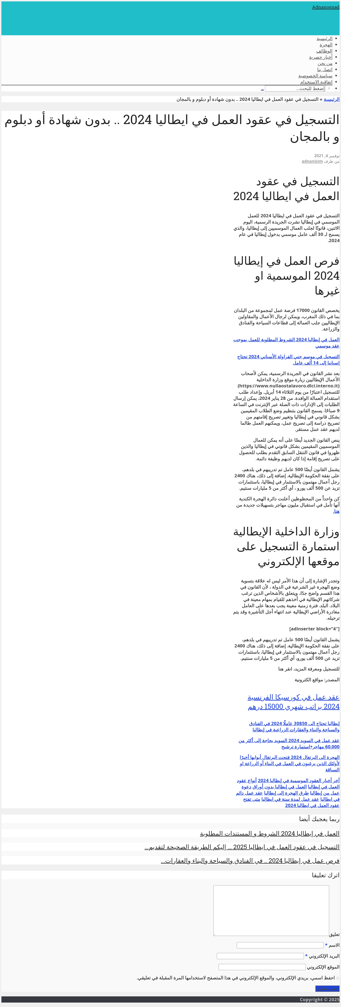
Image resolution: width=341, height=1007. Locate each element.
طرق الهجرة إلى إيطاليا (286, 793)
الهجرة (326, 44)
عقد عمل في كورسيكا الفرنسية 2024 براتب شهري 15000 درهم (294, 701)
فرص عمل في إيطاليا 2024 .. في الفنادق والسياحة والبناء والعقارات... (250, 860)
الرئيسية (324, 38)
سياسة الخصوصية (315, 75)
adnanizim (312, 161)
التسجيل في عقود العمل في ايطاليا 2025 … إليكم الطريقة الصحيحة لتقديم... (242, 847)
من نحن (325, 63)
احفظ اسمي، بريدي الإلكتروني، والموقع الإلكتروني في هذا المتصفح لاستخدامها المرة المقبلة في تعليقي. (236, 978)
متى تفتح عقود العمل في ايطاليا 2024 (291, 802)
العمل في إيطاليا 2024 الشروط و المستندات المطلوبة (270, 833)
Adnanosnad (326, 7)
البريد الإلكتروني (322, 956)
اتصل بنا (324, 69)
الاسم (332, 945)
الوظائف (324, 51)
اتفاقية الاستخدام (316, 82)
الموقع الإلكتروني (323, 967)
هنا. (336, 511)
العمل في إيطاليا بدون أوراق (280, 787)
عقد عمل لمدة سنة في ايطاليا (290, 799)
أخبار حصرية (320, 57)
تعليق (334, 934)
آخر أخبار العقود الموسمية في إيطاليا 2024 (299, 780)
